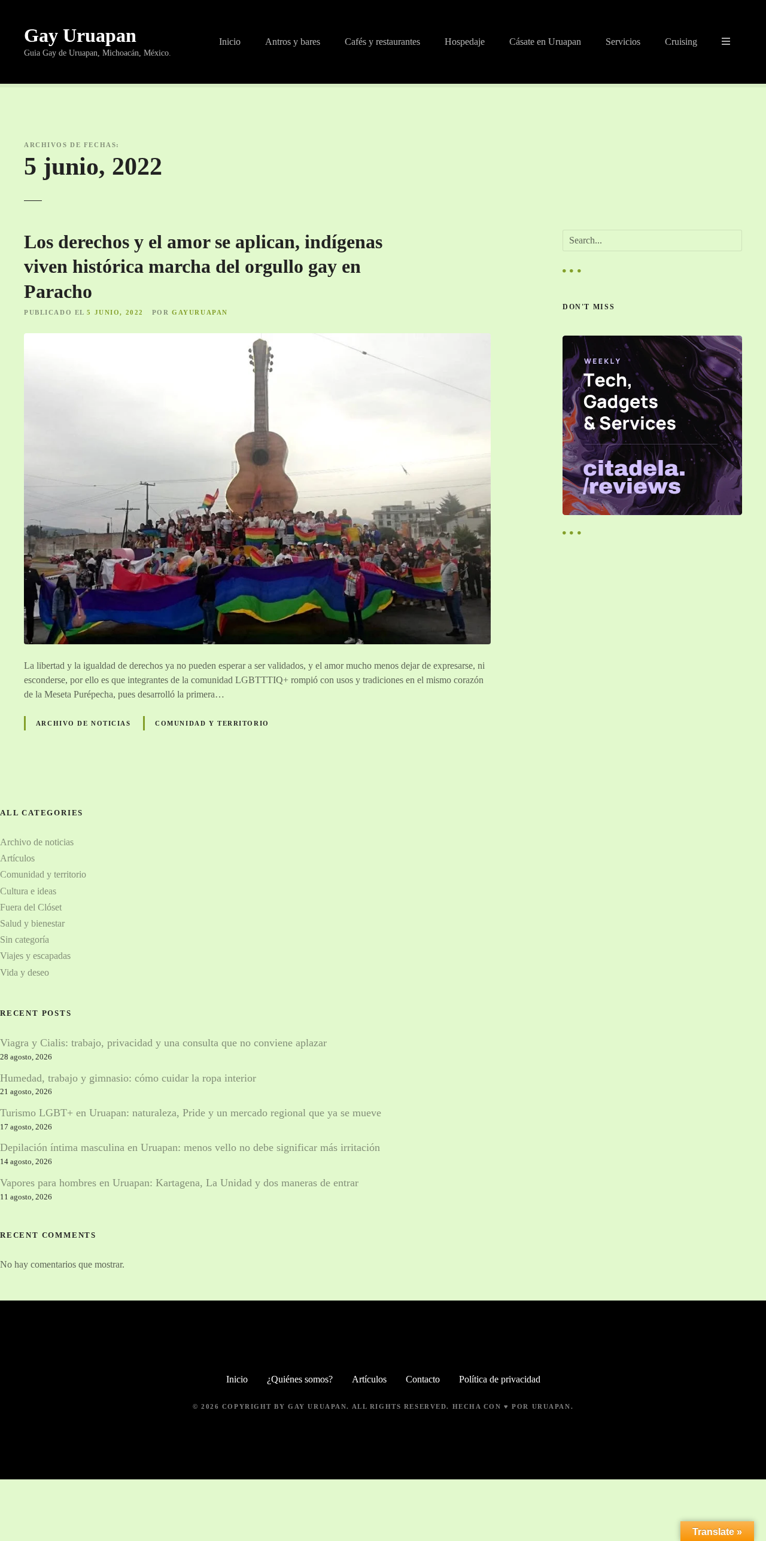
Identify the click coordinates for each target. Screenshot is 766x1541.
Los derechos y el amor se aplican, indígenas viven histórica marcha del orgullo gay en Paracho (203, 266)
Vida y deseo (24, 972)
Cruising (681, 41)
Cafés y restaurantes (382, 41)
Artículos (17, 858)
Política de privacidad (499, 1379)
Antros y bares (292, 41)
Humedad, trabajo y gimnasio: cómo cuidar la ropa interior (128, 1078)
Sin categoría (24, 939)
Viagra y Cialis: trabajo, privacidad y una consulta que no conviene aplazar (163, 1043)
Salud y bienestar (32, 923)
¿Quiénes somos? (300, 1379)
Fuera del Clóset (31, 907)
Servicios (623, 41)
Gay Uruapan (80, 35)
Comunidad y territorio (212, 723)
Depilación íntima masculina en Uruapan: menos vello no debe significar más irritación (190, 1147)
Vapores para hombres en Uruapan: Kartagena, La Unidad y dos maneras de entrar (179, 1183)
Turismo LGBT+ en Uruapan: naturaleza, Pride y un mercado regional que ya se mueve (190, 1113)
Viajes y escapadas (35, 956)
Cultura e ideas (28, 891)
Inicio (230, 41)
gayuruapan (200, 312)
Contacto (423, 1379)
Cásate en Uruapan (545, 41)
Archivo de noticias (83, 723)
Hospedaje (465, 41)
